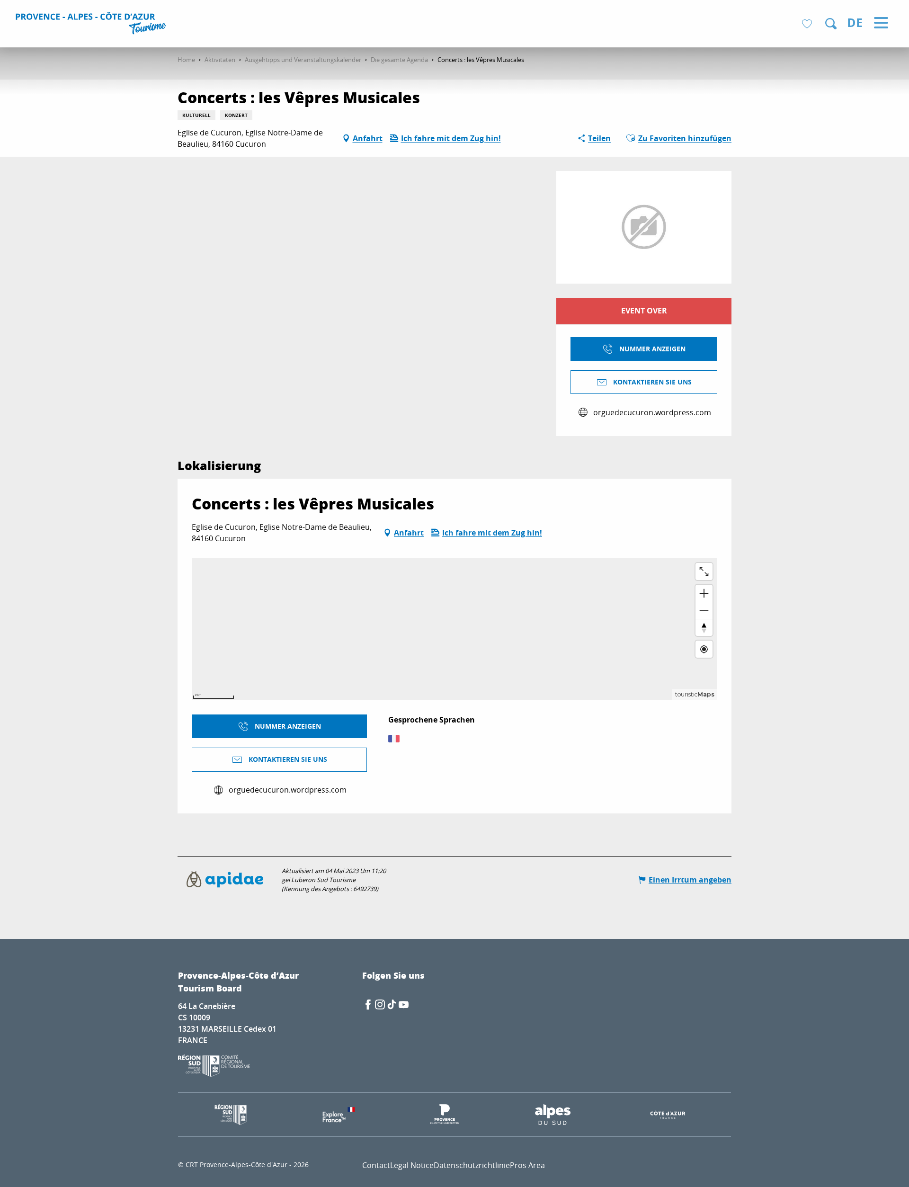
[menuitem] (92, 24)
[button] (830, 23)
